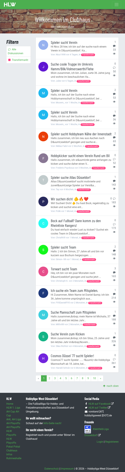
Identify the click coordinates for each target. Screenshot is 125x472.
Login (100, 441)
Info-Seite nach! (52, 423)
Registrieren (112, 441)
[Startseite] (10, 4)
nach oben (112, 385)
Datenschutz (51, 468)
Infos (9, 454)
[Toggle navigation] (116, 4)
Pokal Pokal (13, 446)
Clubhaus (11, 450)
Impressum (67, 468)
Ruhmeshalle (13, 458)
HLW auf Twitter (98, 407)
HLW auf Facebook (99, 403)
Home (9, 403)
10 (94, 378)
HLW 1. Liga (13, 407)
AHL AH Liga (13, 419)
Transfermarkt (20, 59)
